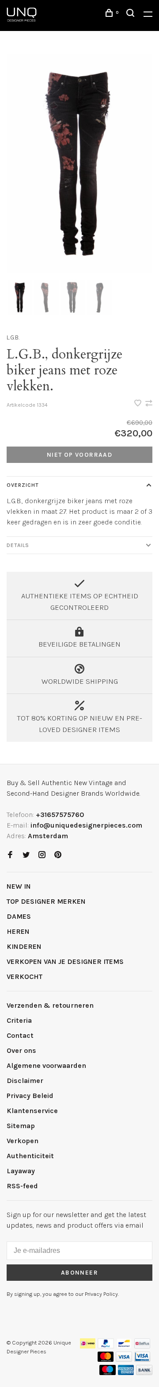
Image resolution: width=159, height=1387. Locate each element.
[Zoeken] (131, 14)
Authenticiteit (30, 1156)
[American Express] (126, 1372)
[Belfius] (142, 1346)
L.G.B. (13, 337)
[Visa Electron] (142, 1359)
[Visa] (124, 1359)
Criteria (19, 1020)
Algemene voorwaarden (46, 1065)
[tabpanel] (79, 163)
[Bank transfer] (144, 1372)
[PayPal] (106, 1346)
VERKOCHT (24, 976)
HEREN (18, 931)
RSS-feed (22, 1186)
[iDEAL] (88, 1346)
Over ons (21, 1050)
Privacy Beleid (30, 1095)
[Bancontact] (124, 1346)
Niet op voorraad (79, 454)
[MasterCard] (106, 1359)
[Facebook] (10, 855)
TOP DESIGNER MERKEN (46, 901)
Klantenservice (32, 1110)
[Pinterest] (57, 855)
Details (18, 545)
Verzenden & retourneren (50, 1005)
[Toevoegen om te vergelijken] (148, 404)
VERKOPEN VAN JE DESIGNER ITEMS (65, 961)
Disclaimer (25, 1080)
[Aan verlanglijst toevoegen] (138, 404)
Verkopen (22, 1141)
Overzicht (23, 485)
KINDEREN (24, 946)
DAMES (19, 916)
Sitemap (21, 1125)
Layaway (21, 1171)
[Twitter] (26, 855)
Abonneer (79, 1272)
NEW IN (19, 886)
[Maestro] (107, 1372)
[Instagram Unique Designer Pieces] (41, 855)
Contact (20, 1035)
